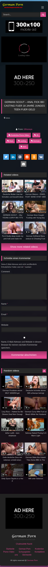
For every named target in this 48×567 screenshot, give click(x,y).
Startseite (10, 549)
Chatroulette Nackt (24, 544)
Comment (5, 272)
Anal (11, 141)
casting (23, 141)
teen (24, 147)
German (36, 141)
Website (4, 325)
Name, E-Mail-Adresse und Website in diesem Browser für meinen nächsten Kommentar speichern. (21, 345)
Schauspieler (24, 552)
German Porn (25, 549)
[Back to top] (40, 559)
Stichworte (27, 555)
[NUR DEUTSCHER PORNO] (19, 6)
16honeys (28, 129)
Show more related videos (24, 246)
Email (4, 314)
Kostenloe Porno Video (20, 135)
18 (37, 135)
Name (4, 304)
